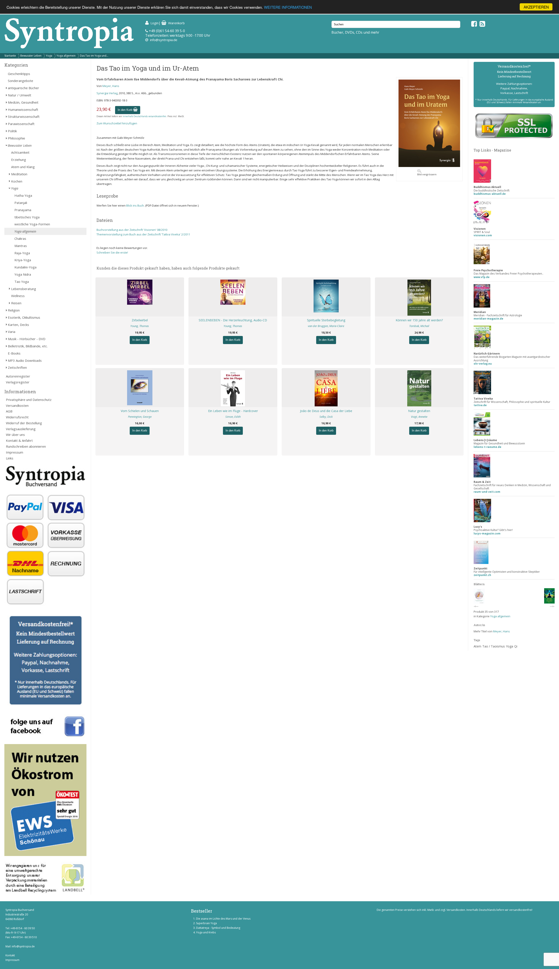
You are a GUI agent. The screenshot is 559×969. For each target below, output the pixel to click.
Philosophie (16, 138)
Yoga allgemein (66, 55)
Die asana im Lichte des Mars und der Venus (223, 918)
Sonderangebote (20, 80)
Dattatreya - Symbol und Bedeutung (218, 928)
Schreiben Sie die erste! (112, 252)
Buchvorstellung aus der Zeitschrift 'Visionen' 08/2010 (132, 230)
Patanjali (20, 202)
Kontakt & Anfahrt (19, 440)
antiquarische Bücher (23, 88)
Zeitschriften (17, 367)
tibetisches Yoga (27, 217)
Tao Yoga (21, 281)
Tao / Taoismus (493, 646)
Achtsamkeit (20, 152)
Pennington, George (140, 417)
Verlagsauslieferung (21, 429)
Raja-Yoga (22, 253)
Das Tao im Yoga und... (94, 55)
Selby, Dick (326, 417)
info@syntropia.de (163, 40)
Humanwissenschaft (23, 109)
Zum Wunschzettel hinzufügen (117, 123)
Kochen (16, 181)
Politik (12, 131)
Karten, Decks (18, 324)
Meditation (19, 174)
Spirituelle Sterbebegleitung (326, 320)
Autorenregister (18, 376)
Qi (515, 646)
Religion (14, 310)
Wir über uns (15, 434)
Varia (11, 331)
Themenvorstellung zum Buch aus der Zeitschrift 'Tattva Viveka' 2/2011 (143, 234)
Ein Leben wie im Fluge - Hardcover (233, 411)
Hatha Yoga (23, 195)
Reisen (16, 303)
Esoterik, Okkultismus (24, 317)
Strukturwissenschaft (24, 116)
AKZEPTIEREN (536, 7)
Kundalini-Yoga (25, 267)
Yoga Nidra (22, 274)
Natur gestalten (419, 411)
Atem (477, 646)
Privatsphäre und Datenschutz (29, 399)
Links (9, 458)
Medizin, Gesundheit (23, 102)
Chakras (20, 238)
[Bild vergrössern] (429, 166)
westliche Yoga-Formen (32, 224)
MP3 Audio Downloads (25, 360)
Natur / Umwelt (19, 95)
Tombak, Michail (419, 326)
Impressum (14, 452)
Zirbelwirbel (140, 320)
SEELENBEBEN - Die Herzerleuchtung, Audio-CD (233, 320)
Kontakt (10, 955)
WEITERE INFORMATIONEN (288, 7)
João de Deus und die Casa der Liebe (326, 411)
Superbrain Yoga (206, 923)
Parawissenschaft (21, 124)
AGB (9, 411)
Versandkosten (17, 405)
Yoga (49, 55)
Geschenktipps (19, 73)
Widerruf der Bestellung (24, 423)
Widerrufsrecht (17, 417)
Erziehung (18, 159)
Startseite (10, 55)
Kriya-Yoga (22, 260)
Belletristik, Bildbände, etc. (28, 346)
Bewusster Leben (30, 55)
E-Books (14, 353)
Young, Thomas (139, 326)
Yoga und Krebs (206, 932)
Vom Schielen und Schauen (140, 411)
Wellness (18, 296)
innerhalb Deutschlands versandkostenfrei (144, 116)
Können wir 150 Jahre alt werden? (419, 320)
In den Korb (125, 109)
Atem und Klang (23, 167)
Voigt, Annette (419, 417)
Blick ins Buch (135, 205)
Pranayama (22, 210)
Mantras (20, 246)
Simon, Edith (233, 417)
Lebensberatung (23, 289)
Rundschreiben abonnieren (26, 446)
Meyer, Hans (110, 86)
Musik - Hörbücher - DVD (26, 339)
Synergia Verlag (107, 93)
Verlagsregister (17, 382)
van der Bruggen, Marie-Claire (326, 326)
